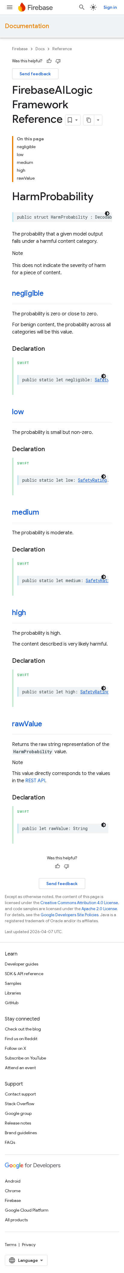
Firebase (20, 48)
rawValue (27, 723)
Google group (18, 1113)
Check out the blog (23, 1029)
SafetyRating (92, 480)
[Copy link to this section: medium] (45, 512)
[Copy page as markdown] (88, 120)
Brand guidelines (21, 1132)
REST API (35, 781)
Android (12, 1181)
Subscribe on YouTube (25, 1058)
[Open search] (81, 7)
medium (25, 512)
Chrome (12, 1190)
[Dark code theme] (107, 213)
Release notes (18, 1123)
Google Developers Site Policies (69, 914)
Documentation (27, 26)
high (19, 612)
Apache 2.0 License (99, 908)
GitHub (11, 1002)
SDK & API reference (24, 973)
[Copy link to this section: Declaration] (51, 349)
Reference (62, 48)
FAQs (10, 1142)
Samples (13, 983)
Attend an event (20, 1067)
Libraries (13, 993)
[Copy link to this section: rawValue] (48, 724)
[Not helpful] (58, 61)
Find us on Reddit (21, 1038)
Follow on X (15, 1048)
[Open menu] (10, 7)
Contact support (20, 1094)
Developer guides (21, 964)
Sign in (110, 7)
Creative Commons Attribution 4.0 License (79, 902)
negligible (28, 293)
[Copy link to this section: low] (29, 412)
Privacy (29, 1244)
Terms (10, 1244)
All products (16, 1220)
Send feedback (35, 74)
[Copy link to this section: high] (32, 613)
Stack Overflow (19, 1103)
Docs (40, 48)
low (17, 411)
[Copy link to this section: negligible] (50, 294)
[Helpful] (49, 61)
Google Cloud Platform (26, 1210)
